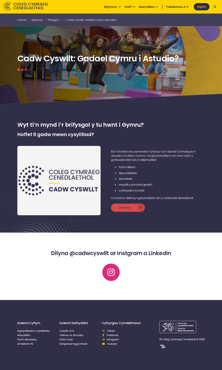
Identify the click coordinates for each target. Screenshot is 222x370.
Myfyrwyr (110, 7)
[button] (162, 347)
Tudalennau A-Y (177, 7)
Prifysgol (53, 20)
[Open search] (215, 6)
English (201, 6)
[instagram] (111, 272)
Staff (128, 7)
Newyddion (147, 7)
